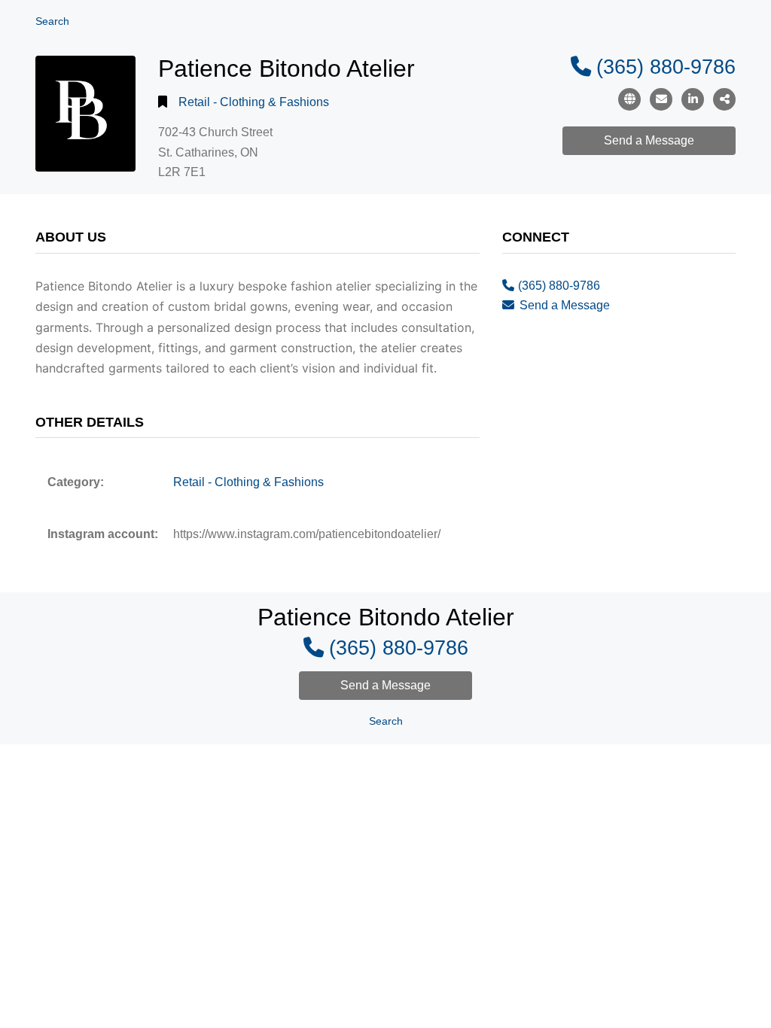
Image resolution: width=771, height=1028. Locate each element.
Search (52, 21)
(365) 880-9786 (666, 66)
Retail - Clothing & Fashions (253, 102)
